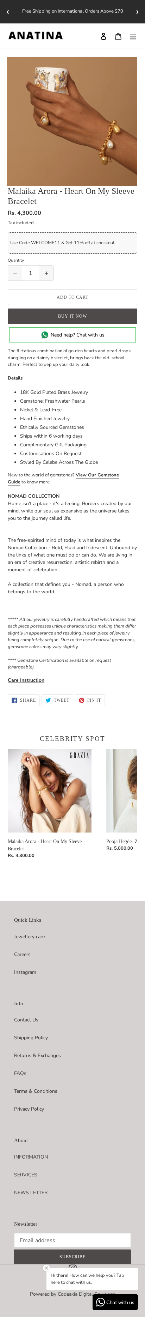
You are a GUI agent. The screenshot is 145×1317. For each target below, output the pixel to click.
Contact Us (26, 1020)
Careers (22, 954)
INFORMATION (31, 1157)
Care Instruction (26, 680)
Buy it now (72, 316)
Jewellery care (29, 936)
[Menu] (133, 36)
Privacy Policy (29, 1109)
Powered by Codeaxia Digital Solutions (72, 1294)
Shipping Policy (31, 1037)
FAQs (20, 1073)
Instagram (25, 972)
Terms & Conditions (35, 1091)
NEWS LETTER (31, 1192)
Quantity (16, 260)
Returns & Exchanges (37, 1055)
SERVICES (25, 1174)
